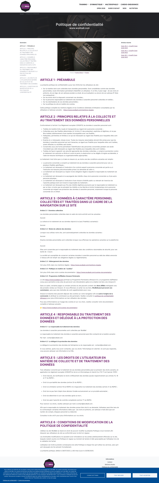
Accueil (22, 13)
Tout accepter (145, 475)
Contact (109, 462)
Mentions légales (110, 464)
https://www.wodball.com (54, 280)
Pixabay (87, 72)
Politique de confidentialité (110, 467)
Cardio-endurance (129, 4)
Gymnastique (96, 4)
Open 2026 (101, 8)
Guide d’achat (114, 8)
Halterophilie (111, 4)
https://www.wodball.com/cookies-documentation (94, 272)
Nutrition (133, 8)
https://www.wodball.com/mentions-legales (78, 110)
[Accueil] (25, 6)
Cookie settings (92, 475)
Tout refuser (118, 475)
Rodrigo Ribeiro (79, 72)
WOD (124, 8)
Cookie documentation (24, 480)
